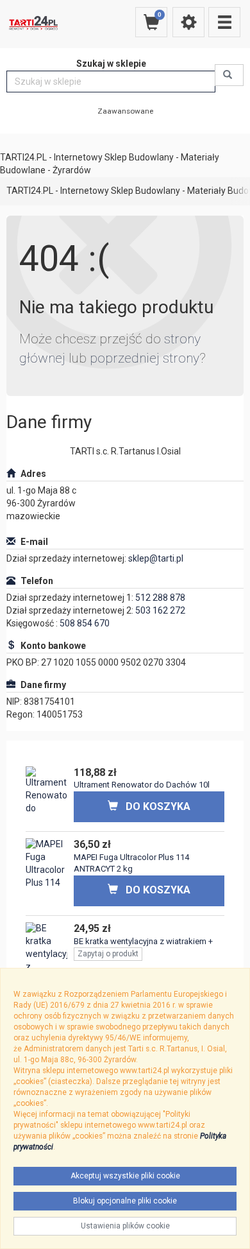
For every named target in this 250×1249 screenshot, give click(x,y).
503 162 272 (160, 610)
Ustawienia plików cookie (125, 1225)
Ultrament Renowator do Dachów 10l (142, 784)
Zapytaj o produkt (108, 953)
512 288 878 (160, 597)
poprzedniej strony (144, 358)
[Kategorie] (224, 22)
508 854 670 (85, 623)
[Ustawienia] (188, 22)
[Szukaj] (229, 75)
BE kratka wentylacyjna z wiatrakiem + (143, 941)
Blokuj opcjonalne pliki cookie (125, 1200)
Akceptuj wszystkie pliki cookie (125, 1175)
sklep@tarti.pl (155, 558)
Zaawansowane (125, 111)
